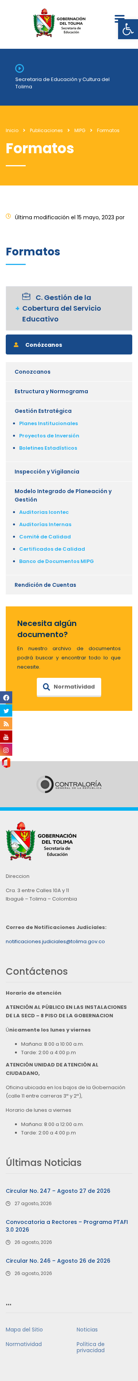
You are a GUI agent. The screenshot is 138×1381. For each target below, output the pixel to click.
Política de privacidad (91, 1347)
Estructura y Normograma (51, 391)
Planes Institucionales (48, 423)
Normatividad (74, 686)
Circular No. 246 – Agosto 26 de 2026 (58, 1261)
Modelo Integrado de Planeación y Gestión (63, 495)
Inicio (12, 130)
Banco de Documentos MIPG (56, 561)
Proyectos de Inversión (49, 435)
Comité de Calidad (45, 536)
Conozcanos (33, 372)
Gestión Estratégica (43, 411)
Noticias (87, 1329)
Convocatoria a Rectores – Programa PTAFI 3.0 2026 (67, 1226)
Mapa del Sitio (24, 1329)
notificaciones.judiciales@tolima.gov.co (55, 941)
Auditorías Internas (45, 524)
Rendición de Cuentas (45, 585)
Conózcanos (43, 345)
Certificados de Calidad (52, 549)
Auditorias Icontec (44, 512)
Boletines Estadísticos (48, 448)
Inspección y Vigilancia (47, 471)
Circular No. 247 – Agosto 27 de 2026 (58, 1191)
